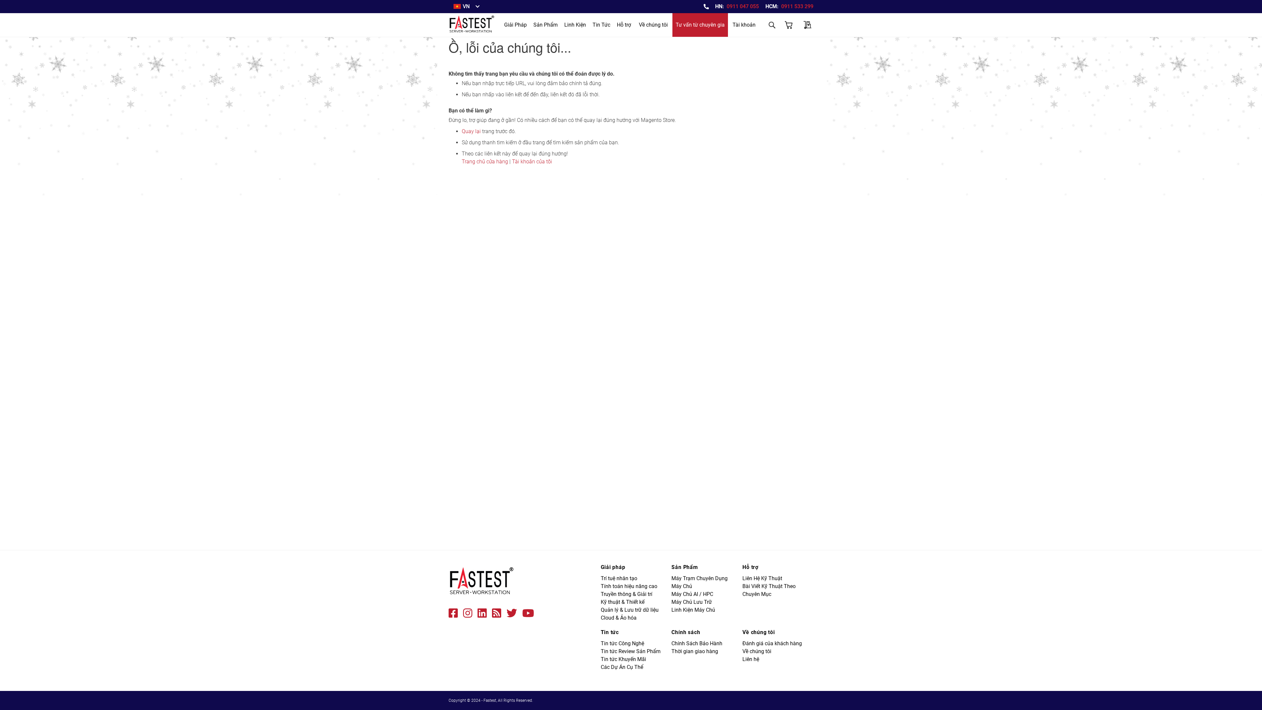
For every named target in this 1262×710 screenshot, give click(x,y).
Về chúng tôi (653, 25)
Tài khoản (744, 25)
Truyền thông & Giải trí (626, 594)
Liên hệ (750, 659)
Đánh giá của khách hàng (772, 643)
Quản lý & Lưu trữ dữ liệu (630, 610)
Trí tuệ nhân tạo (619, 578)
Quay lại (471, 131)
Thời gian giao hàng (694, 651)
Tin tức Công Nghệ (622, 643)
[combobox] (746, 43)
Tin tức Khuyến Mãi (623, 659)
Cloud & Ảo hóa (619, 618)
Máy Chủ (681, 586)
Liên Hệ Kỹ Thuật (762, 578)
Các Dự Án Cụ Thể (622, 667)
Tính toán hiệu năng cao (629, 586)
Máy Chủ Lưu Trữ (691, 602)
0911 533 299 (797, 6)
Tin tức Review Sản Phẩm (631, 651)
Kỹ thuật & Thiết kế (622, 602)
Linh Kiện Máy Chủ (693, 610)
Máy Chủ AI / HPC (692, 594)
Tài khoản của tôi (532, 161)
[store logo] (472, 25)
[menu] (557, 25)
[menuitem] (515, 25)
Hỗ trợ (624, 25)
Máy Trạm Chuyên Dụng (699, 578)
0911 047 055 (743, 6)
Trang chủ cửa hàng (485, 161)
